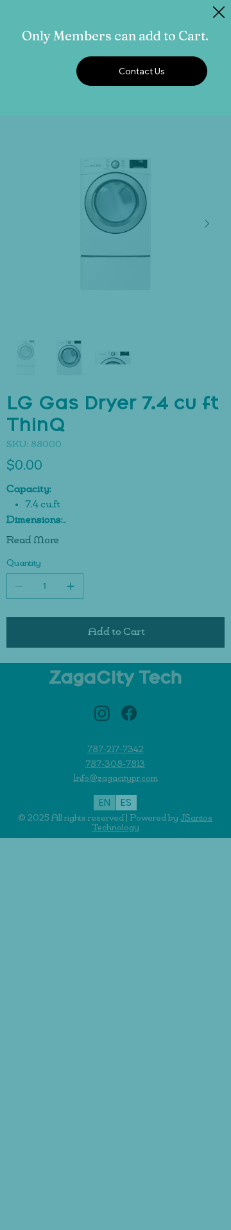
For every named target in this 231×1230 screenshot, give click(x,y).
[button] (219, 12)
